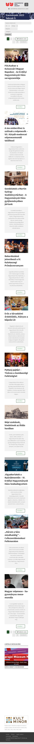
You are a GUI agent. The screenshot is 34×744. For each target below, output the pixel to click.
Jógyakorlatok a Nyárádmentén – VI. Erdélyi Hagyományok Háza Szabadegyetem (16, 479)
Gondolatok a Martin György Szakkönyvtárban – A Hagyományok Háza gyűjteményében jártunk (16, 196)
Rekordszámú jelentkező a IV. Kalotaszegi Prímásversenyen (14, 261)
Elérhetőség (15, 736)
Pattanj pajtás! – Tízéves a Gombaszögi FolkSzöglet (16, 373)
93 (17, 42)
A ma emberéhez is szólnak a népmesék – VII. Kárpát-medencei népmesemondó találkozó (16, 134)
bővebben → (20, 107)
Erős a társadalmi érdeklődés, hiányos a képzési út (16, 316)
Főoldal (7, 734)
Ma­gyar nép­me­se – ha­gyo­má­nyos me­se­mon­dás (16, 594)
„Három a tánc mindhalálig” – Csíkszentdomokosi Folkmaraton (15, 536)
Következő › (23, 42)
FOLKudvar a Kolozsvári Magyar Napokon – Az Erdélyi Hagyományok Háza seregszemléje (16, 72)
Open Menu (26, 4)
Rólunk (12, 734)
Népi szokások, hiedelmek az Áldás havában (15, 425)
